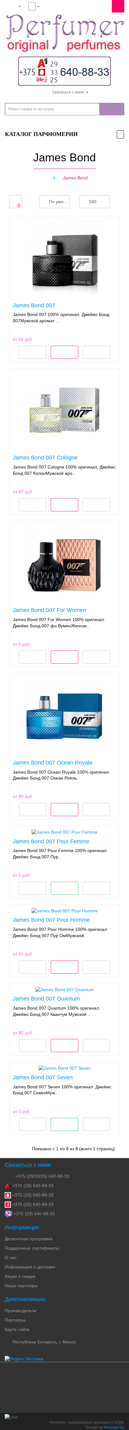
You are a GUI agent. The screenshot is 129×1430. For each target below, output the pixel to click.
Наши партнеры (21, 1285)
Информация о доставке (30, 1266)
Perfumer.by (114, 1427)
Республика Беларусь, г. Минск (43, 1341)
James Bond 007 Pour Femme (51, 841)
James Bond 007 (34, 305)
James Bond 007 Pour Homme (51, 920)
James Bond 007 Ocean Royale (52, 763)
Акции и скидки (20, 1276)
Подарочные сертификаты (32, 1248)
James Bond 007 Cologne (45, 457)
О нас (11, 1257)
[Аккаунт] (14, 6)
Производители (20, 1310)
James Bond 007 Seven (43, 1077)
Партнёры (15, 1319)
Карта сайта (17, 1329)
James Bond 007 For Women (49, 610)
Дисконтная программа (29, 1238)
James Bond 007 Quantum (46, 999)
